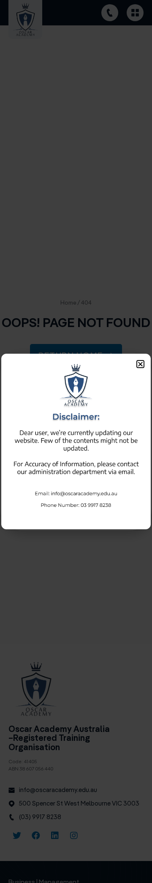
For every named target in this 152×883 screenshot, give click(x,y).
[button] (140, 364)
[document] (76, 441)
